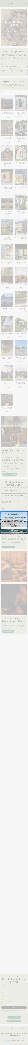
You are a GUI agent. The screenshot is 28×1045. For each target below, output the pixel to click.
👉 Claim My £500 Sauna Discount (14, 530)
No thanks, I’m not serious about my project (14, 532)
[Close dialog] (27, 511)
